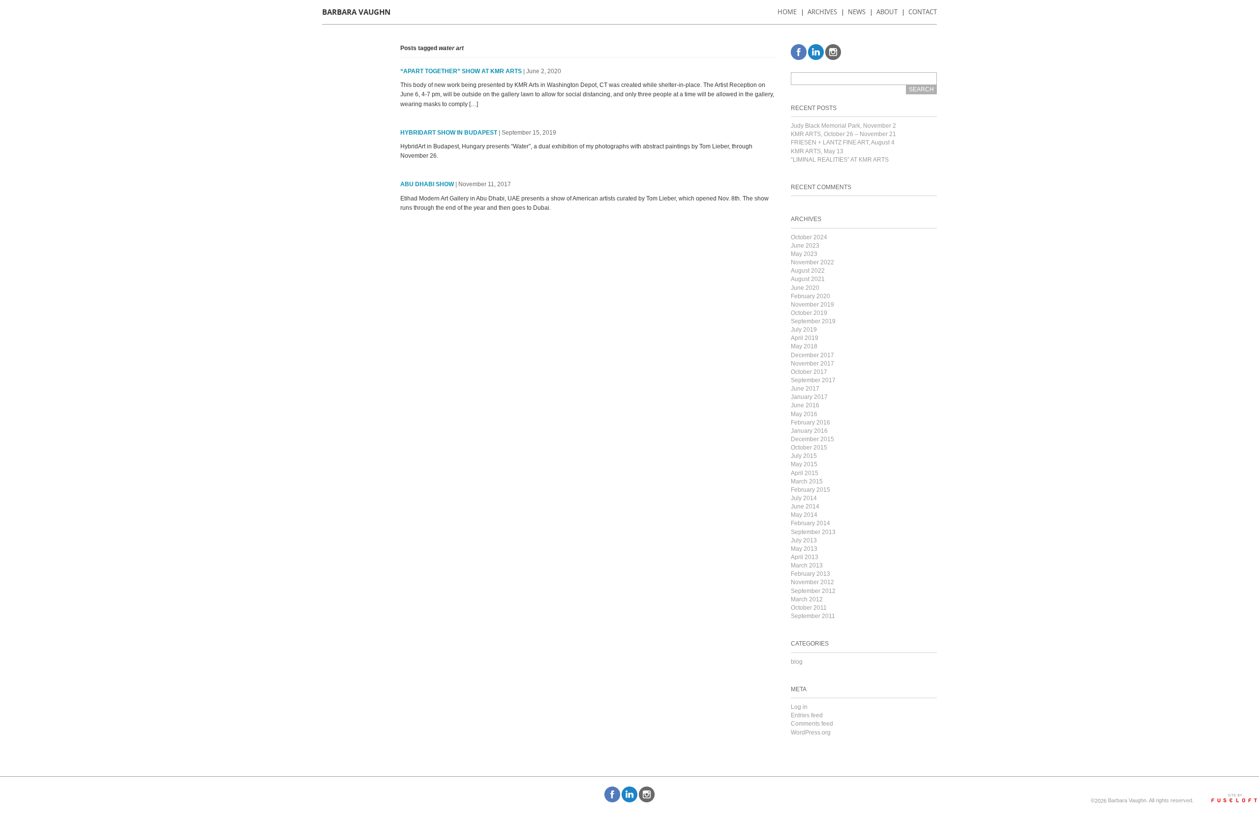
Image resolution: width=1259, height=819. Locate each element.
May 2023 (804, 254)
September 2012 (813, 591)
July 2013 (804, 540)
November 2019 (812, 304)
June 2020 (805, 287)
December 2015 (812, 439)
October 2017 (809, 371)
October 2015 (809, 447)
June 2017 (805, 388)
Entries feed (807, 715)
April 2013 (804, 557)
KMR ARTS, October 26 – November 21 (843, 134)
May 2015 (804, 464)
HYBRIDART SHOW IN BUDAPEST (448, 132)
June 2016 (805, 405)
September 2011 (813, 616)
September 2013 (813, 532)
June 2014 (805, 506)
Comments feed (812, 723)
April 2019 (804, 338)
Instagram (833, 52)
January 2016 (809, 430)
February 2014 (810, 523)
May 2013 (804, 548)
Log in (799, 707)
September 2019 (813, 321)
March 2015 (807, 481)
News (857, 11)
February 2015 (810, 489)
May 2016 (804, 414)
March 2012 (807, 599)
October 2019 (809, 313)
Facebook (799, 52)
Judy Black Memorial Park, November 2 (843, 125)
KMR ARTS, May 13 (817, 151)
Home (787, 11)
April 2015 (804, 473)
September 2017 (813, 380)
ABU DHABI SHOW (427, 184)
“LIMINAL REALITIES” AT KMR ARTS (840, 159)
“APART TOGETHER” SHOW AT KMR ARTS (461, 71)
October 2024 (809, 237)
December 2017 (812, 355)
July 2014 (804, 498)
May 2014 (804, 514)
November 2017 (812, 363)
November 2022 (812, 262)
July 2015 (804, 455)
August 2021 (808, 279)
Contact (922, 11)
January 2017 (809, 397)
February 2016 (810, 422)
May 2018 (804, 346)
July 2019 (804, 329)
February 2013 (810, 573)
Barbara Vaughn (356, 12)
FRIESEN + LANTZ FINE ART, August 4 (843, 142)
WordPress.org (811, 732)
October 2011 (809, 607)
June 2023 (805, 245)
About (887, 11)
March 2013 (807, 565)
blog (797, 661)
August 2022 (808, 270)
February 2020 (810, 296)
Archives (822, 11)
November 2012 (812, 582)
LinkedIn (816, 52)
